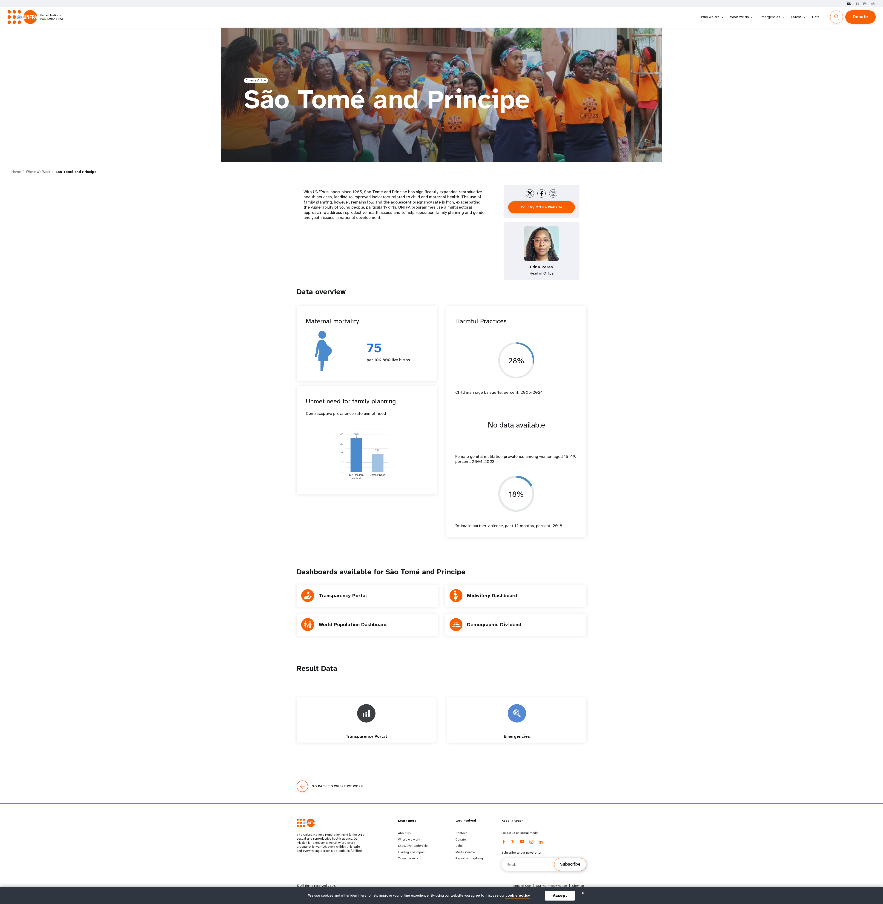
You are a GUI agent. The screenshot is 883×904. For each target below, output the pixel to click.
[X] (513, 841)
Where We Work (38, 171)
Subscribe (570, 864)
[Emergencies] (517, 740)
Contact (461, 833)
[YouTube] (522, 841)
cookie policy (517, 895)
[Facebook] (503, 841)
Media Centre (465, 852)
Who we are (710, 16)
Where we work (409, 839)
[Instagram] (531, 841)
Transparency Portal (343, 595)
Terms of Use (521, 886)
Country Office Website (541, 207)
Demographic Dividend (494, 624)
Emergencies (770, 16)
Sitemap (578, 886)
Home (16, 171)
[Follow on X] (530, 193)
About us (404, 833)
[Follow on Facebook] (541, 193)
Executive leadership (413, 846)
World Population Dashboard (353, 624)
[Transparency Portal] (366, 740)
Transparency (408, 858)
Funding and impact (412, 852)
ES (857, 4)
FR (865, 4)
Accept (560, 895)
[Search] (836, 17)
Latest (796, 16)
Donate (860, 17)
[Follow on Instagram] (553, 193)
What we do (739, 16)
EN (849, 4)
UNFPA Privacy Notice (551, 886)
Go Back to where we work (337, 786)
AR (873, 4)
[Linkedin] (540, 841)
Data (816, 16)
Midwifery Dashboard (492, 595)
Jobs (459, 846)
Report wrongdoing (469, 858)
